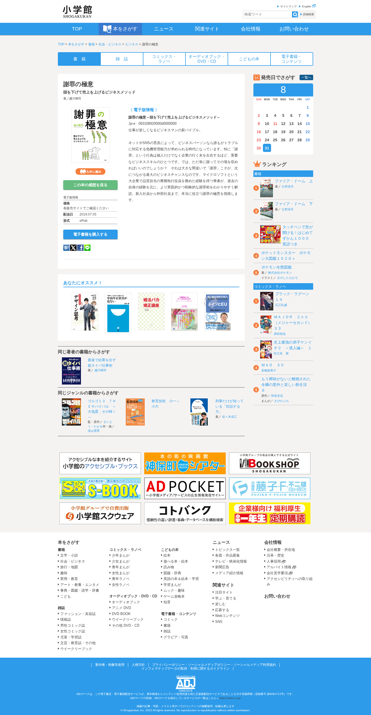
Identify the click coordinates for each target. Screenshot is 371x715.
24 (267, 140)
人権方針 (138, 665)
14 (299, 123)
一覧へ (306, 77)
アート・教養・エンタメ (79, 585)
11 (275, 123)
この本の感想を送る (90, 185)
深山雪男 (94, 430)
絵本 (167, 555)
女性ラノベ (121, 585)
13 (291, 123)
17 (267, 132)
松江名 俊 (281, 353)
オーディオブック (126, 602)
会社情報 (273, 542)
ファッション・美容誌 (78, 614)
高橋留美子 (268, 370)
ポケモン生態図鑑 (276, 267)
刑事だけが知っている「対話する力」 (229, 406)
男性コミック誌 (72, 625)
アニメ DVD (121, 608)
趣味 (63, 573)
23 (259, 140)
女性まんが (121, 573)
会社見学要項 (277, 573)
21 (299, 132)
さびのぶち (281, 400)
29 (308, 140)
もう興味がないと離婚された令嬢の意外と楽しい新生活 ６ (286, 384)
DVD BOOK (121, 614)
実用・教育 (69, 579)
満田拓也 (280, 333)
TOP (61, 44)
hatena (66, 248)
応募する (222, 610)
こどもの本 (170, 550)
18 (275, 132)
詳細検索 (308, 14)
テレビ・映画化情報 (231, 561)
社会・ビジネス (110, 44)
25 (275, 140)
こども (65, 596)
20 (291, 132)
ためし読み (90, 171)
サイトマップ (288, 6)
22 (308, 132)
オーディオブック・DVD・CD (133, 596)
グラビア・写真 (176, 637)
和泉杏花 (277, 395)
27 (291, 140)
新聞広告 (222, 567)
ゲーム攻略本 (174, 596)
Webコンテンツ (227, 616)
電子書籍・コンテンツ (178, 614)
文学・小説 (69, 555)
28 (299, 140)
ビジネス (131, 44)
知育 (167, 602)
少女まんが (121, 561)
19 (283, 132)
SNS (218, 622)
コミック (171, 619)
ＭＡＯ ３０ (272, 365)
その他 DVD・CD (125, 625)
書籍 (91, 44)
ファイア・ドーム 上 (294, 181)
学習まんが (174, 585)
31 (267, 148)
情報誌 (65, 619)
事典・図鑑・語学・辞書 (79, 590)
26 (283, 140)
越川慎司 (75, 98)
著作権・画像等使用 (109, 665)
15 (308, 123)
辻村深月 (288, 186)
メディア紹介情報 (229, 573)
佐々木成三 (229, 416)
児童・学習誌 (70, 637)
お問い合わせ (277, 596)
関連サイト (223, 585)
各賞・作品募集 (227, 555)
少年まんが (121, 555)
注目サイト (224, 592)
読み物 (169, 567)
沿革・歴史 (275, 555)
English (307, 6)
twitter (73, 248)
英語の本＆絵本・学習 (181, 579)
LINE (87, 248)
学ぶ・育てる (225, 598)
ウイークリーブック (76, 649)
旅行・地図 (69, 567)
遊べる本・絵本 (176, 561)
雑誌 (61, 608)
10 (267, 123)
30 (259, 148)
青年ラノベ (121, 579)
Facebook (80, 248)
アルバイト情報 (279, 567)
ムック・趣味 (174, 590)
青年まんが (121, 567)
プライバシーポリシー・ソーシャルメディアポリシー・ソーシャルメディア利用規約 (214, 665)
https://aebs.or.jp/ (230, 698)
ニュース (221, 542)
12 (283, 123)
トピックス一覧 (227, 550)
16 (259, 132)
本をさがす (76, 44)
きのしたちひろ (287, 277)
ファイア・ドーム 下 (294, 204)
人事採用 (274, 561)
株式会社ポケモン (280, 272)
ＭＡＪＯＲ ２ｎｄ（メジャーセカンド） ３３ (295, 322)
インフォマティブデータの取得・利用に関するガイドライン (185, 668)
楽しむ (220, 604)
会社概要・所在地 (281, 550)
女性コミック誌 (72, 631)
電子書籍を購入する (90, 234)
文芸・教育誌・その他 (78, 643)
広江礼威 (281, 305)
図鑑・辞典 (172, 573)
